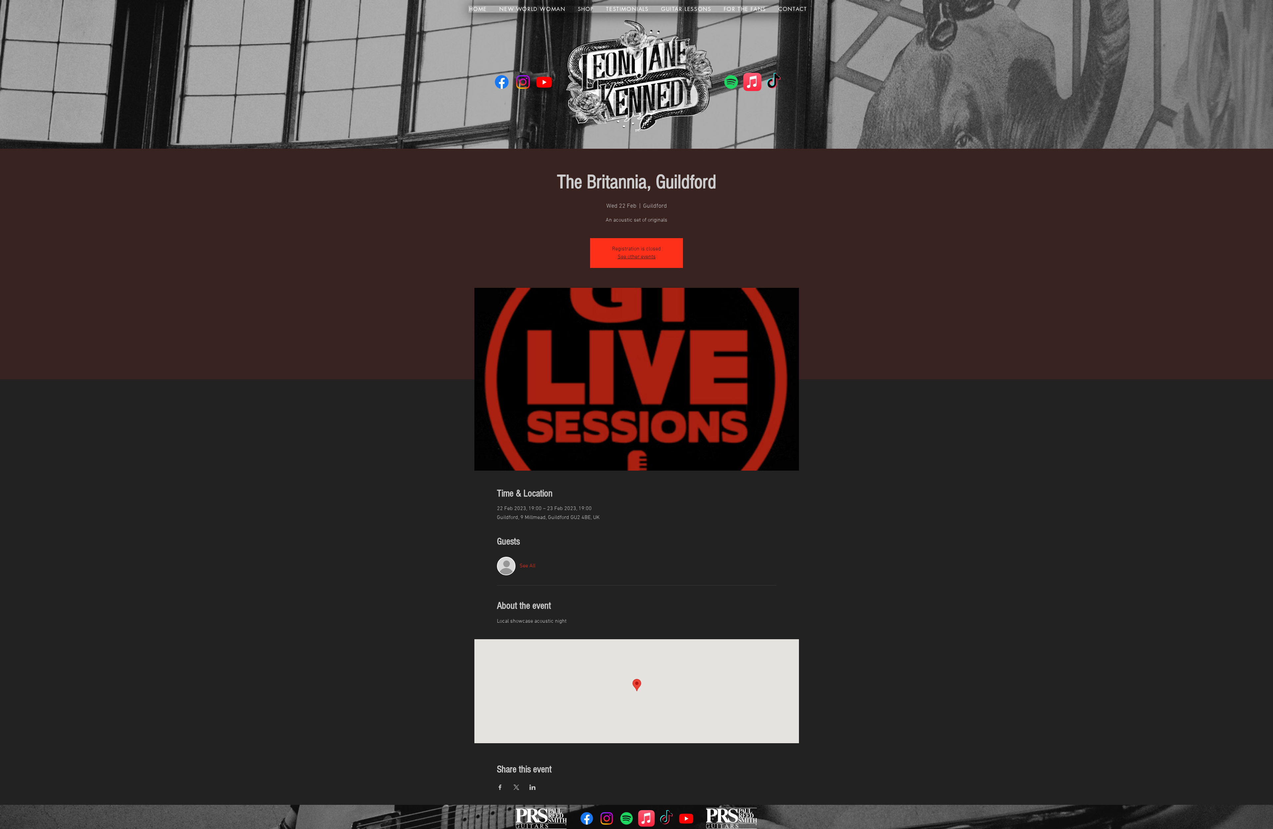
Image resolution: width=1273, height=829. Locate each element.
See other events (637, 257)
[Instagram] (523, 82)
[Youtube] (544, 82)
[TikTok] (773, 82)
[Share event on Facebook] (500, 787)
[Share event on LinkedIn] (532, 787)
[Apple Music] (752, 82)
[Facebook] (502, 82)
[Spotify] (731, 82)
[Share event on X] (516, 787)
